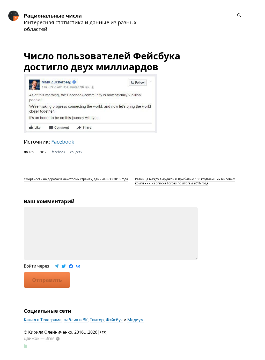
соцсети (76, 152)
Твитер (97, 320)
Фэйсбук (114, 320)
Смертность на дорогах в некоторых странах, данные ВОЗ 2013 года (76, 179)
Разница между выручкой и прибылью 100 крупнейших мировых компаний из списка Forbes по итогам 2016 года (185, 181)
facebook (58, 152)
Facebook (62, 141)
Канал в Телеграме (43, 320)
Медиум (135, 320)
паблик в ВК (76, 320)
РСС (102, 332)
